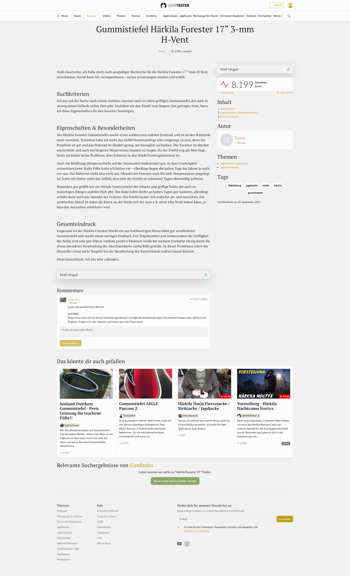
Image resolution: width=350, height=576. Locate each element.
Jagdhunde (185, 15)
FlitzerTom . (74, 299)
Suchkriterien (228, 108)
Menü (64, 15)
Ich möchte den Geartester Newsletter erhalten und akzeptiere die (221, 529)
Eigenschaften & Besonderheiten (238, 112)
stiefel (265, 185)
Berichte (92, 15)
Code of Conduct (106, 516)
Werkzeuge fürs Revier (206, 15)
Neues (77, 15)
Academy (151, 15)
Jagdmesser (63, 554)
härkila (278, 185)
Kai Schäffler (129, 415)
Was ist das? (286, 92)
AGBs (100, 521)
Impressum (103, 532)
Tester (161, 51)
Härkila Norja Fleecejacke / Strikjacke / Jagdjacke (204, 406)
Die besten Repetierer (232, 15)
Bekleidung (234, 185)
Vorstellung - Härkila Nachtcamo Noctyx (257, 406)
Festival (136, 15)
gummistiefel (255, 192)
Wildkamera (64, 559)
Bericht (278, 5)
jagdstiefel (252, 185)
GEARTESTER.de (249, 415)
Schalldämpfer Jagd (68, 548)
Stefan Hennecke (190, 415)
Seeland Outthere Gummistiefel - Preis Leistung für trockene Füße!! (80, 411)
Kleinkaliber (265, 15)
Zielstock (251, 15)
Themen (121, 15)
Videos (106, 15)
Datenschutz (104, 527)
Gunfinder (141, 465)
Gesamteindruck (229, 116)
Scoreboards (227, 92)
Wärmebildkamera (67, 543)
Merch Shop (104, 543)
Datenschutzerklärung (196, 531)
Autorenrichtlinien (107, 510)
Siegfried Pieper (71, 425)
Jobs (99, 537)
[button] (290, 5)
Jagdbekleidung (229, 167)
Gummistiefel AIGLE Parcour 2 (138, 406)
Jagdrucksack (170, 15)
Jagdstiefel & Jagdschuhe (234, 163)
